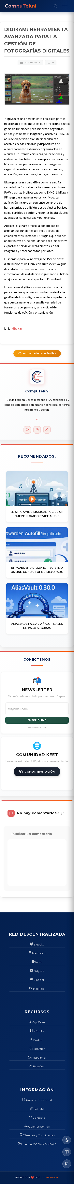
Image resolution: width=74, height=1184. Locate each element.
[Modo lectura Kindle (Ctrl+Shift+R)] (66, 1152)
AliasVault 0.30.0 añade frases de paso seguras (37, 626)
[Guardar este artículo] (66, 1163)
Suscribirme (37, 720)
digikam (17, 328)
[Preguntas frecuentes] (37, 430)
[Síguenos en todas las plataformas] (47, 430)
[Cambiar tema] (66, 1140)
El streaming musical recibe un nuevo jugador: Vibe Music (37, 514)
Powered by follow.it (37, 727)
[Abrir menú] (64, 6)
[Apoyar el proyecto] (27, 430)
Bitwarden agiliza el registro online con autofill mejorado (37, 570)
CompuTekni (49, 1177)
